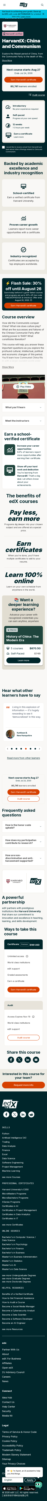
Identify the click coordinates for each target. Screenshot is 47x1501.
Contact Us (8, 1402)
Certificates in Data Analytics (16, 1214)
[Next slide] (39, 748)
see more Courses (11, 1177)
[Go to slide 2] (16, 749)
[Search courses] (42, 5)
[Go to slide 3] (21, 749)
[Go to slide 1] (12, 749)
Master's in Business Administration (19, 1256)
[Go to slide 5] (30, 749)
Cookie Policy (9, 1441)
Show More (7, 60)
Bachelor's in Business (13, 1252)
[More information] (31, 300)
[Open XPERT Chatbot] (38, 1483)
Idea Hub (7, 1397)
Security (6, 1411)
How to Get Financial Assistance (18, 1298)
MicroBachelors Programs (15, 1197)
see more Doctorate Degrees (16, 1281)
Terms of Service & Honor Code (19, 1432)
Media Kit (7, 1415)
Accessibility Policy (12, 1445)
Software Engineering (12, 1162)
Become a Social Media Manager (18, 1306)
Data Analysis (9, 1146)
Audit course (38, 95)
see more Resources (12, 1329)
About (5, 1354)
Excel (4, 1154)
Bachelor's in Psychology (14, 1244)
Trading (6, 1142)
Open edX (7, 1367)
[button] (6, 1114)
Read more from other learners (23, 758)
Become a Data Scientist (14, 1314)
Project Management (12, 1166)
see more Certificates (12, 1224)
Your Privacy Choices (13, 1463)
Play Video (25, 386)
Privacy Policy (9, 1436)
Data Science (8, 1158)
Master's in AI (9, 1265)
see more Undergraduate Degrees (19, 1275)
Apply (30, 1480)
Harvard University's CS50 (15, 1189)
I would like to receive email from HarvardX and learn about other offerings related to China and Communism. (24, 149)
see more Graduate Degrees (16, 1278)
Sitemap (6, 1459)
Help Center (8, 1406)
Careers (6, 1376)
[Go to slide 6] (35, 749)
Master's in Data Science (14, 1269)
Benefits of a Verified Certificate (17, 1294)
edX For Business (11, 1358)
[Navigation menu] (4, 5)
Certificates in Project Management (19, 1210)
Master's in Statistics (12, 1261)
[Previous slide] (7, 748)
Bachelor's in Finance (13, 1248)
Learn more (25, 16)
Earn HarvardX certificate (23, 79)
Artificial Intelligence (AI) (14, 1137)
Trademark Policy (11, 1450)
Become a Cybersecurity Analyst (18, 1310)
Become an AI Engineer (14, 1323)
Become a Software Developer (17, 1319)
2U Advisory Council (13, 1372)
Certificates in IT (10, 1218)
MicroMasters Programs (14, 1193)
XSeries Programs (11, 1202)
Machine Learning (11, 1171)
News (5, 1381)
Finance (6, 1150)
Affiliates (7, 1363)
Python (5, 1133)
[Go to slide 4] (26, 749)
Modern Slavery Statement (16, 1454)
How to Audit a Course (13, 1302)
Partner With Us (10, 1349)
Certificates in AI (10, 1206)
